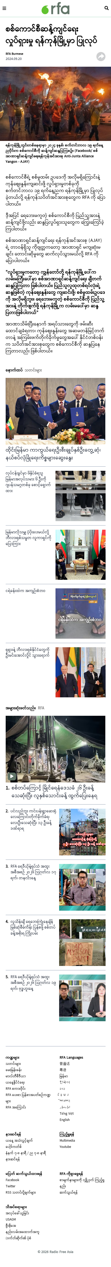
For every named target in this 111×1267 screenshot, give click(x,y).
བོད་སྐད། (65, 1101)
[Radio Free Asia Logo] (55, 8)
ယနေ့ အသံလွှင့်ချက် (19, 1141)
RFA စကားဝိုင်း (16, 1089)
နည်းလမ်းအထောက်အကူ (22, 1232)
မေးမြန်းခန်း (14, 1070)
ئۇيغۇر (65, 1108)
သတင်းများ (13, 1064)
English (65, 1120)
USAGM (11, 1220)
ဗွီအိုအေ (11, 1226)
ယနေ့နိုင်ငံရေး (15, 1083)
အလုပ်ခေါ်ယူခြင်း (17, 1213)
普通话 (65, 1064)
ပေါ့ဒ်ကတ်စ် (14, 1147)
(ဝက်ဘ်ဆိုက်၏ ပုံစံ (18, 1238)
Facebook (12, 1180)
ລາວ (62, 1089)
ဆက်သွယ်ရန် (69, 1193)
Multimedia (67, 1141)
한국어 (65, 1083)
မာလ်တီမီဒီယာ (16, 1076)
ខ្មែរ (65, 1095)
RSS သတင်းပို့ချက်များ (21, 1193)
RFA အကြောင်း (16, 1108)
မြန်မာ (64, 1076)
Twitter (10, 1186)
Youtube (65, 1147)
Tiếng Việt (67, 1114)
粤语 (63, 1070)
